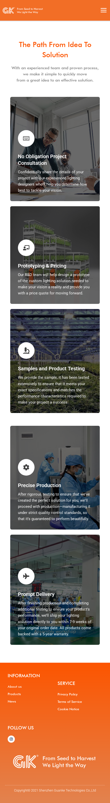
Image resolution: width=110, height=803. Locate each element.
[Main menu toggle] (103, 10)
